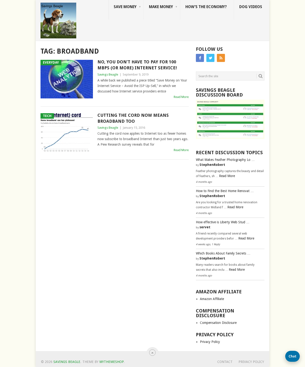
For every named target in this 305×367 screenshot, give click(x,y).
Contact (225, 362)
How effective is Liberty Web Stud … (222, 222)
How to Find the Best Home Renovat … (225, 191)
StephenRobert (212, 165)
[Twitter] (210, 58)
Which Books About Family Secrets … (223, 253)
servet (204, 227)
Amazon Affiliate (212, 299)
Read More (181, 97)
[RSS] (221, 58)
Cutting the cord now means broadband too (133, 118)
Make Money (161, 7)
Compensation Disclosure (218, 323)
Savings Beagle (107, 74)
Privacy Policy (210, 342)
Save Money (125, 7)
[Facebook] (200, 58)
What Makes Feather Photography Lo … (225, 160)
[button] (292, 356)
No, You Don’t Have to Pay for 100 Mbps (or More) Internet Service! (137, 64)
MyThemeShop (111, 362)
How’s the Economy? (206, 7)
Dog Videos (250, 7)
